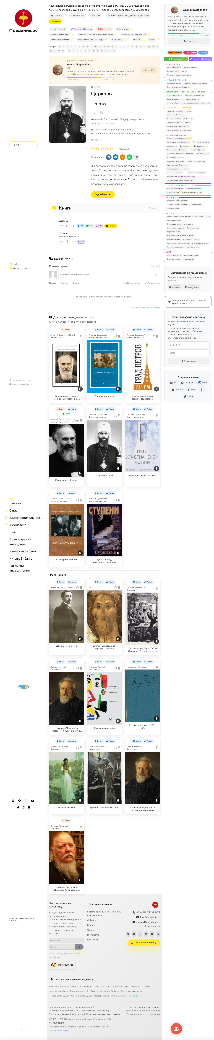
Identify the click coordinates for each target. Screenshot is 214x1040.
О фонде (91, 920)
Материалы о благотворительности (181, 176)
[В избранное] (94, 113)
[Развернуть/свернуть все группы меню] (11, 499)
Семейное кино (173, 208)
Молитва (106, 986)
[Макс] (26, 801)
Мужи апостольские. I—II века (179, 111)
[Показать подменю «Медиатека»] (6, 524)
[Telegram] (19, 801)
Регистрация (20, 268)
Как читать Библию (109, 991)
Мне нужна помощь (146, 942)
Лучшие (64, 283)
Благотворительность (25, 517)
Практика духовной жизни (177, 138)
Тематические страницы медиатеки (73, 979)
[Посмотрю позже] (80, 329)
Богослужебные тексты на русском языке (183, 99)
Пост (97, 986)
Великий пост (86, 986)
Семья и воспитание (175, 173)
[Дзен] (24, 807)
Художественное (173, 259)
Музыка (136, 39)
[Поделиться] (73, 226)
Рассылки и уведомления (19, 568)
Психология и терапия (197, 173)
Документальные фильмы (177, 200)
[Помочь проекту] (176, 1028)
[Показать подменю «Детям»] (158, 39)
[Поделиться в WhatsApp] (129, 157)
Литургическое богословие (177, 150)
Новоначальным (189, 67)
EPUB (90, 226)
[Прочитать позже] (67, 226)
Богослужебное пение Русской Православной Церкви (188, 216)
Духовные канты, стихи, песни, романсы (183, 239)
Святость (135, 986)
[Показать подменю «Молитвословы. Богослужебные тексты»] (116, 34)
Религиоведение (202, 153)
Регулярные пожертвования (63, 1010)
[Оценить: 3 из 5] (102, 149)
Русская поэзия (173, 192)
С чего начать (123, 29)
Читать (103, 103)
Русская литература (175, 189)
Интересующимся (174, 67)
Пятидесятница (118, 995)
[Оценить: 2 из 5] (98, 149)
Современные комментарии (178, 87)
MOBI (100, 226)
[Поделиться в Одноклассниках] (122, 157)
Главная (15, 503)
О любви (146, 986)
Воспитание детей (79, 991)
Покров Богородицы (59, 995)
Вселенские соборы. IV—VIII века (180, 119)
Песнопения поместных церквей (180, 224)
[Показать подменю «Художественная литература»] (106, 39)
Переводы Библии (174, 83)
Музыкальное (188, 259)
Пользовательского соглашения (143, 1014)
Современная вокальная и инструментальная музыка (188, 243)
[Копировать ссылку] (136, 157)
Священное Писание (59, 34)
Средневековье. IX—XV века (178, 122)
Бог (126, 986)
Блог (12, 532)
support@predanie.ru (148, 924)
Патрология (199, 146)
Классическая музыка (175, 228)
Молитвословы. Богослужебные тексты (95, 34)
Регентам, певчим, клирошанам (179, 75)
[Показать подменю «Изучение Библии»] (6, 551)
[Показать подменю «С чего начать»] (132, 29)
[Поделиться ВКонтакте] (109, 157)
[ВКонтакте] (13, 800)
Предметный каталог (59, 39)
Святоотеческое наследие (134, 34)
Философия (184, 146)
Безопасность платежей (94, 1010)
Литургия (117, 986)
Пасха (74, 986)
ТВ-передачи (195, 204)
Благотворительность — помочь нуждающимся (104, 913)
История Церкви (198, 150)
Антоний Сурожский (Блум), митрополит (118, 119)
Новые (52, 283)
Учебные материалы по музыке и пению (183, 247)
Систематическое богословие (178, 142)
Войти (16, 263)
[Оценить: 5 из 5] (111, 149)
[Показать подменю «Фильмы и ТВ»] (127, 39)
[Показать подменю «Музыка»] (143, 39)
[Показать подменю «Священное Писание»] (72, 34)
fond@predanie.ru (150, 917)
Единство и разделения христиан (180, 153)
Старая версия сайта (21, 380)
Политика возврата (59, 1014)
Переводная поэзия (193, 189)
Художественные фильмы (177, 204)
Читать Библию (20, 558)
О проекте (77, 1014)
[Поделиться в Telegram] (115, 157)
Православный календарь (20, 541)
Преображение (101, 995)
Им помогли (93, 934)
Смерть (94, 991)
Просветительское (174, 255)
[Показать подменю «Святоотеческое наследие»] (149, 34)
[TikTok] (18, 807)
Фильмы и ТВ (118, 39)
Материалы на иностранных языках (181, 180)
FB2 (81, 226)
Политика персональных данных (103, 1014)
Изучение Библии (22, 551)
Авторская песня (193, 228)
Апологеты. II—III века (176, 115)
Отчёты (91, 929)
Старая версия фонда (22, 384)
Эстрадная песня (173, 232)
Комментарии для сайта (145, 308)
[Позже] (102, 113)
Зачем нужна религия (131, 991)
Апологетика (172, 146)
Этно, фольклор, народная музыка (181, 235)
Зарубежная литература (192, 192)
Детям (151, 39)
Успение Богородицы (81, 995)
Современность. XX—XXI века (179, 130)
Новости (91, 925)
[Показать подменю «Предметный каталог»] (72, 39)
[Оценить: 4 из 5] (107, 149)
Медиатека (17, 525)
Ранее (76, 283)
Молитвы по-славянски (194, 95)
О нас (13, 510)
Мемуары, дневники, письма (178, 169)
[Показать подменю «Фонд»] (6, 517)
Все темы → (134, 995)
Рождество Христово (59, 986)
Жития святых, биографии (177, 165)
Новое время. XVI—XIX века (178, 126)
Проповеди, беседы (201, 142)
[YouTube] (32, 801)
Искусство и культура (175, 157)
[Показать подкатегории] (209, 83)
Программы (93, 939)
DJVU (82, 241)
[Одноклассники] (29, 807)
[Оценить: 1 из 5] (93, 149)
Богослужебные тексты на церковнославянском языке (189, 103)
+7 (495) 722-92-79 (148, 912)
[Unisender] (62, 964)
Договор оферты (83, 1007)
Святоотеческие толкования (195, 83)
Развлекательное (191, 255)
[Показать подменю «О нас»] (6, 510)
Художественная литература (90, 39)
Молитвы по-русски (174, 95)
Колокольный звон (174, 220)
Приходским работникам (177, 71)
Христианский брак (58, 991)
